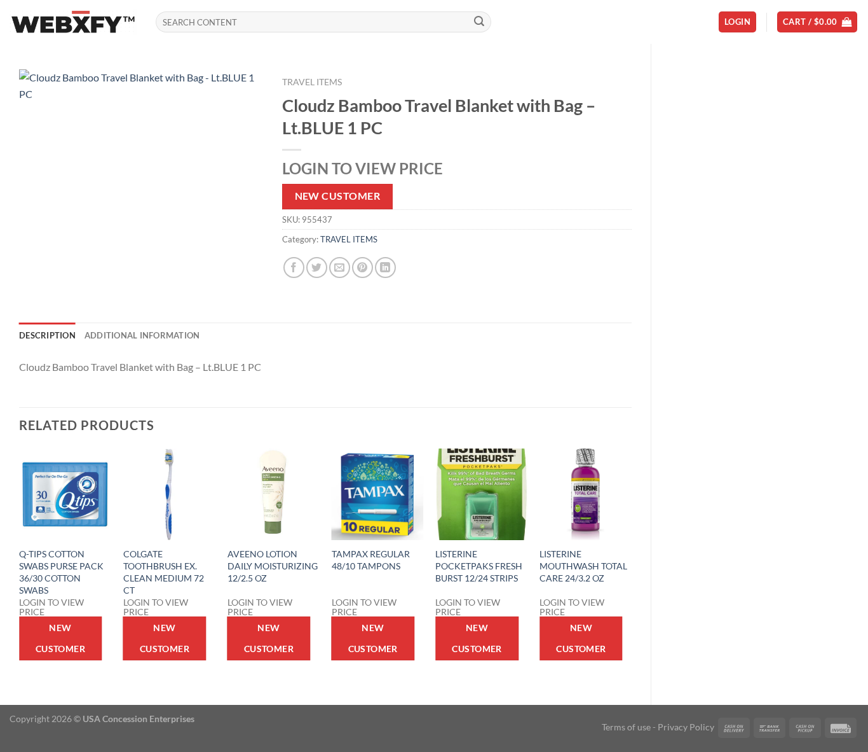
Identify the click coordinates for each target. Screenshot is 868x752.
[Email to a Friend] (339, 267)
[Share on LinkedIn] (385, 267)
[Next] (631, 566)
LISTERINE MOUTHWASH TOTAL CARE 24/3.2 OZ (583, 565)
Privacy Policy (686, 726)
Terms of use (626, 726)
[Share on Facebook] (293, 267)
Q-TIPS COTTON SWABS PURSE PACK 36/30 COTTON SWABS (61, 571)
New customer (338, 196)
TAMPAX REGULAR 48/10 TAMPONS (371, 559)
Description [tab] (47, 335)
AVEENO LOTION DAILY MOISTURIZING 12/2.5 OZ (272, 565)
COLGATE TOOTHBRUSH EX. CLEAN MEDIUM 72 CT (163, 571)
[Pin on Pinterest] (362, 267)
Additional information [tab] (142, 335)
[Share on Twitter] (316, 267)
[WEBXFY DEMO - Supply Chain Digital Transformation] (73, 22)
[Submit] (480, 22)
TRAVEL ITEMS (312, 82)
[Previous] (19, 566)
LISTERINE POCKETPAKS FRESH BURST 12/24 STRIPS (478, 565)
